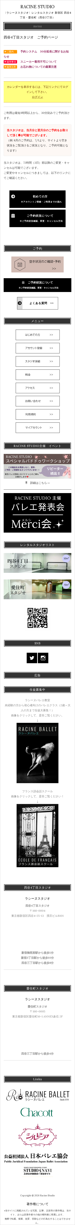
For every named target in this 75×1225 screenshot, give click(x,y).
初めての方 (41, 199)
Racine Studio (37, 6)
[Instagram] (43, 658)
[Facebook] (32, 658)
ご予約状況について (40, 218)
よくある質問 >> (42, 303)
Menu (37, 26)
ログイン (37, 97)
